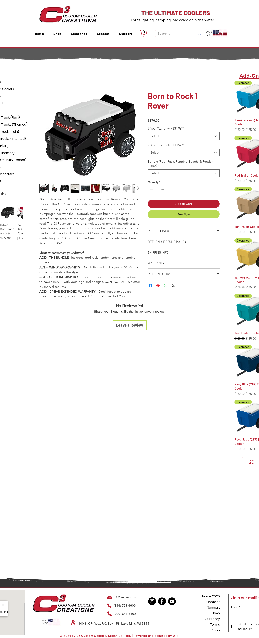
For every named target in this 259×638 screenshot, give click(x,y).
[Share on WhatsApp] (165, 286)
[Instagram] (152, 601)
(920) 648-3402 (125, 614)
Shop (216, 630)
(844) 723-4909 (125, 605)
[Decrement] (150, 190)
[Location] (73, 623)
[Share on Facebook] (150, 286)
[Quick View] (7, 212)
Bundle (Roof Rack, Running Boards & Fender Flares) (180, 164)
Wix (175, 635)
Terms (215, 624)
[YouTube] (172, 601)
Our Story (212, 619)
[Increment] (163, 190)
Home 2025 (211, 596)
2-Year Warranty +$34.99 (166, 129)
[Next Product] (17, 212)
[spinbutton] (157, 190)
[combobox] (184, 136)
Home (43, 77)
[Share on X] (173, 286)
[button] (144, 33)
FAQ (216, 613)
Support (213, 607)
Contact (213, 602)
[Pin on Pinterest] (158, 286)
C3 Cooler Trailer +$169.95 (168, 146)
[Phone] (109, 605)
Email (235, 607)
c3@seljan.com (125, 597)
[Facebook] (162, 601)
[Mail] (109, 597)
